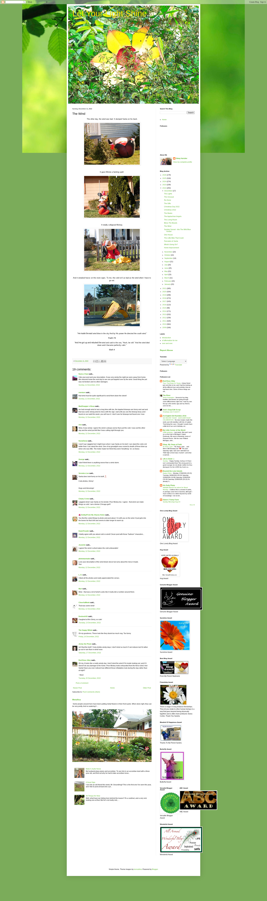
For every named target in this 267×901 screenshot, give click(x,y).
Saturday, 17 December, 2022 (90, 653)
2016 (164, 305)
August (167, 262)
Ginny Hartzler (181, 158)
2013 (164, 314)
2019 (164, 295)
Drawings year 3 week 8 (171, 412)
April (166, 275)
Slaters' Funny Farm (171, 500)
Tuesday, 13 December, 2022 (90, 623)
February (168, 281)
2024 (164, 181)
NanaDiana (83, 441)
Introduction (166, 338)
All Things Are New (93, 796)
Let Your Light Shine (109, 13)
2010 (164, 324)
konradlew (138, 869)
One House (168, 235)
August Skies (167, 473)
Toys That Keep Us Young (172, 383)
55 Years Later (168, 446)
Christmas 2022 (170, 210)
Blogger (155, 869)
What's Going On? (171, 244)
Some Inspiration (169, 397)
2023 (164, 185)
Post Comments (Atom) (91, 692)
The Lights (168, 194)
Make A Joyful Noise (93, 769)
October (167, 255)
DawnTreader (84, 531)
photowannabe (84, 559)
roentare (82, 392)
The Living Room (170, 220)
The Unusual (169, 197)
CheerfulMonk (84, 602)
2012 (164, 318)
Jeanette (82, 545)
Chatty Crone (84, 499)
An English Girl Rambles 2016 (174, 416)
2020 (164, 292)
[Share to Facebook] (102, 361)
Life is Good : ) (168, 459)
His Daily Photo (169, 485)
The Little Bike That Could (174, 238)
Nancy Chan (83, 374)
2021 (164, 288)
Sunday (165, 461)
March (167, 278)
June (166, 268)
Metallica (76, 699)
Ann (80, 425)
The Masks (168, 213)
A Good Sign (90, 782)
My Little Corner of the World (174, 430)
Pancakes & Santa (171, 241)
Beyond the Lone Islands (172, 471)
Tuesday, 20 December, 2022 (90, 678)
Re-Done (167, 200)
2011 (164, 321)
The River (166, 395)
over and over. (167, 343)
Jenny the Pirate (85, 644)
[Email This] (94, 361)
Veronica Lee (84, 473)
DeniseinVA (83, 616)
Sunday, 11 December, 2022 (89, 385)
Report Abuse (166, 350)
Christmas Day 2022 (172, 207)
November (168, 252)
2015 (164, 308)
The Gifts (167, 203)
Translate (178, 365)
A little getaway (168, 432)
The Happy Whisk (85, 630)
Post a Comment (82, 683)
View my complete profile (182, 162)
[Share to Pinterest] (105, 361)
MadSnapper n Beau (87, 406)
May (166, 271)
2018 (164, 298)
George (81, 459)
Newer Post (77, 688)
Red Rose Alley (85, 660)
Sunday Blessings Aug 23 (171, 502)
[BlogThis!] (97, 361)
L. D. (80, 575)
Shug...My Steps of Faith (172, 444)
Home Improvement (171, 248)
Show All (192, 505)
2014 (164, 311)
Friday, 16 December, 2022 (89, 637)
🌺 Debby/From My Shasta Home (92, 515)
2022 (164, 188)
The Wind (167, 226)
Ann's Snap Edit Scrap (172, 410)
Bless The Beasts (170, 223)
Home (112, 688)
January (167, 284)
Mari (80, 589)
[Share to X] (99, 361)
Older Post (147, 688)
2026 (164, 175)
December (168, 191)
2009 (164, 328)
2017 (164, 301)
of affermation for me (169, 340)
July (166, 265)
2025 (164, 178)
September (168, 258)
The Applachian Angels (172, 216)
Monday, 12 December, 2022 (89, 417)
